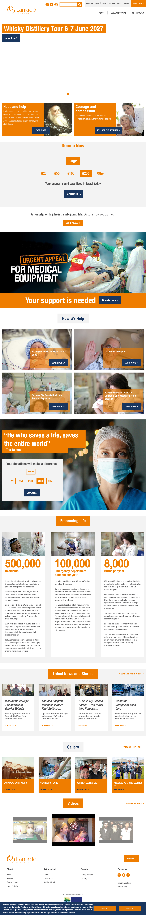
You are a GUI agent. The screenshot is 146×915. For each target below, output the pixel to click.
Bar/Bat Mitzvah (49, 882)
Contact (126, 3)
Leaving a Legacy (87, 875)
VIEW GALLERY (9, 789)
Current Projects (12, 882)
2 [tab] (68, 94)
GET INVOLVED (72, 223)
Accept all (130, 908)
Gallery (112, 3)
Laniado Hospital (118, 13)
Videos (119, 3)
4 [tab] (75, 94)
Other (101, 173)
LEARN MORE (40, 130)
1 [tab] (64, 94)
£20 (43, 173)
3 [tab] (71, 94)
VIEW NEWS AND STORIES (130, 673)
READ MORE (9, 725)
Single (73, 161)
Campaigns (85, 878)
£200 (85, 173)
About (102, 13)
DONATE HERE (12, 47)
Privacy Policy (122, 887)
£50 (57, 173)
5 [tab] (78, 94)
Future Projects (12, 886)
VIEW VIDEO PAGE (134, 803)
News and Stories (92, 3)
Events (105, 3)
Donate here (109, 300)
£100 (71, 173)
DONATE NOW (137, 3)
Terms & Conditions (124, 883)
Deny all (105, 908)
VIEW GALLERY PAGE (133, 747)
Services (10, 878)
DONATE (31, 492)
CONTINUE (72, 194)
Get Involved (138, 13)
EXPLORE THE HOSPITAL (107, 130)
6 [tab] (81, 94)
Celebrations (48, 878)
